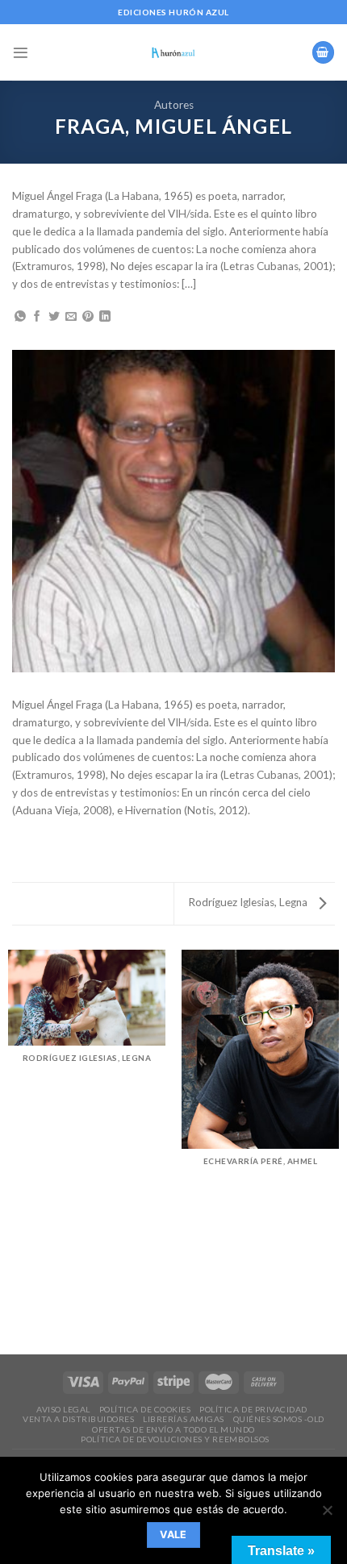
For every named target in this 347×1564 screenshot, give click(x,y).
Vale (173, 1535)
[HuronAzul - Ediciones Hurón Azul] (174, 52)
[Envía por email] (71, 316)
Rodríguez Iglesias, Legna (249, 902)
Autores (174, 104)
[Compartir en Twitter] (54, 316)
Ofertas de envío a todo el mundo (173, 1429)
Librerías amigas (183, 1419)
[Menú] (20, 53)
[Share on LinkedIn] (105, 316)
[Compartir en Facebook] (37, 316)
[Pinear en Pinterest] (88, 316)
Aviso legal (63, 1409)
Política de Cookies (145, 1409)
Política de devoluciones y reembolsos (175, 1439)
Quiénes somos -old (278, 1419)
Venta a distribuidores (78, 1419)
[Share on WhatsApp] (20, 316)
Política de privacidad (253, 1409)
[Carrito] (323, 52)
